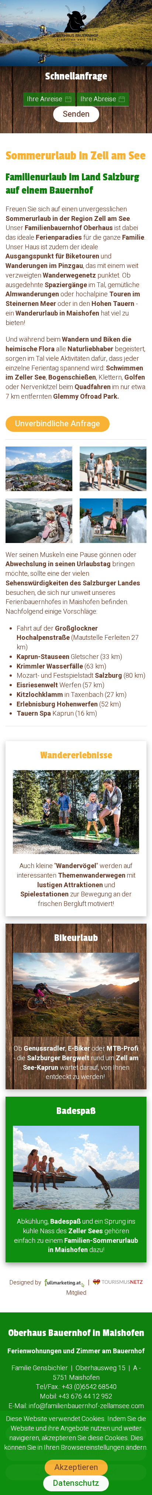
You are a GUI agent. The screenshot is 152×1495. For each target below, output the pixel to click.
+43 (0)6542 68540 (89, 1387)
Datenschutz (76, 1483)
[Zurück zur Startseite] (76, 24)
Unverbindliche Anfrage (57, 424)
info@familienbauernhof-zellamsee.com (86, 1406)
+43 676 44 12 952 (85, 1396)
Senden (76, 114)
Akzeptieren (76, 1467)
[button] (9, 24)
